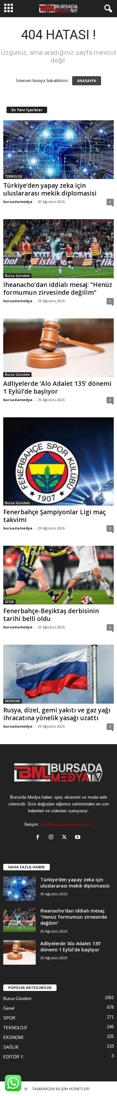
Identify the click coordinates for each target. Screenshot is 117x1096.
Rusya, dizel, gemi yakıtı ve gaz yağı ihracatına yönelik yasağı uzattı (56, 714)
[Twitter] (65, 837)
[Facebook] (39, 837)
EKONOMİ (12, 701)
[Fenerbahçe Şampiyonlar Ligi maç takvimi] (58, 461)
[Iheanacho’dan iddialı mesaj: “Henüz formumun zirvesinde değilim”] (58, 248)
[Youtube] (78, 837)
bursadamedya (17, 201)
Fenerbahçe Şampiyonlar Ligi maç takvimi (54, 516)
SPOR (9, 602)
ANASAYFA (86, 81)
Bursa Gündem (17, 275)
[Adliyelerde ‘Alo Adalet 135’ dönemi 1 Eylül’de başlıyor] (58, 347)
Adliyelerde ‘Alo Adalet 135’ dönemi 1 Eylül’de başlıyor (57, 387)
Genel (8, 1008)
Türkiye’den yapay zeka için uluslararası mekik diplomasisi (50, 189)
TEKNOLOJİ (13, 176)
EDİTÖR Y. (13, 1056)
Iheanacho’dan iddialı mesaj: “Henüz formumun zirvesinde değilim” (57, 288)
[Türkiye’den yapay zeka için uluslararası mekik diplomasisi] (58, 149)
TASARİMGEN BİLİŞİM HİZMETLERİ (60, 1088)
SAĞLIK (11, 1047)
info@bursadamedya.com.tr (67, 824)
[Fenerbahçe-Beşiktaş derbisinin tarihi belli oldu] (58, 575)
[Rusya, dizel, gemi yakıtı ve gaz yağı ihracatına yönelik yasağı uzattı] (58, 674)
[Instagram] (52, 837)
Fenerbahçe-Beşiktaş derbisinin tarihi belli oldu (51, 615)
